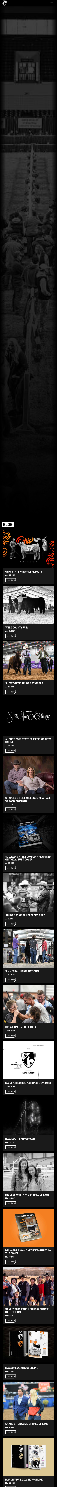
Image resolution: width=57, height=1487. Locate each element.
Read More (10, 580)
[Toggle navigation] (52, 3)
